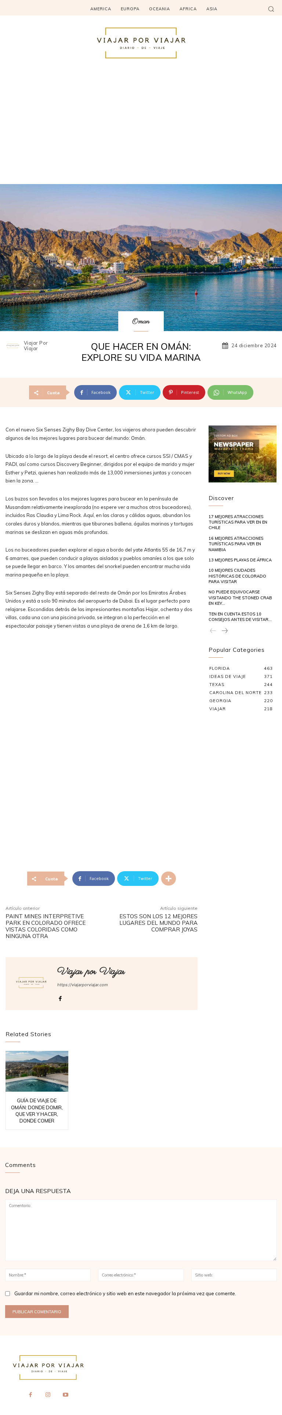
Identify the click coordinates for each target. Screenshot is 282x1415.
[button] (271, 8)
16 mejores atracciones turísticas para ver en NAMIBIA (236, 544)
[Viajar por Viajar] (14, 345)
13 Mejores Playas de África (240, 560)
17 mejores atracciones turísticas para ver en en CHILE (238, 522)
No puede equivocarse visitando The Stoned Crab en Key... (240, 597)
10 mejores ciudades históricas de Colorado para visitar (237, 576)
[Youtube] (65, 1395)
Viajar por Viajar (36, 346)
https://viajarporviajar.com (82, 984)
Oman (141, 322)
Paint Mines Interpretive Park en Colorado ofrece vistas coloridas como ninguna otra (46, 926)
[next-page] (224, 631)
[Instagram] (48, 1395)
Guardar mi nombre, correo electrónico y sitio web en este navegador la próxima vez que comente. (125, 1293)
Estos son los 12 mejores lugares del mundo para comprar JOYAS (158, 923)
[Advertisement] (141, 129)
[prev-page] (213, 631)
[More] (168, 878)
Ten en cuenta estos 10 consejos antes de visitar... (240, 616)
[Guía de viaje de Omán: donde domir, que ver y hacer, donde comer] (37, 1071)
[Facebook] (60, 997)
